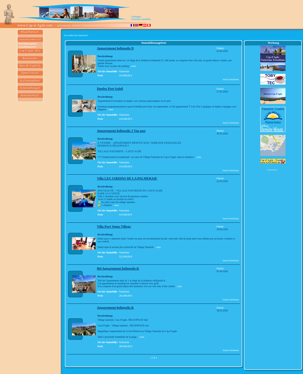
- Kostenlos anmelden (140, 19)
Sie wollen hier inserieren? (76, 35)
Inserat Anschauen (231, 79)
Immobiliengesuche (27, 47)
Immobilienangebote (28, 43)
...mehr (132, 66)
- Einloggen (135, 16)
